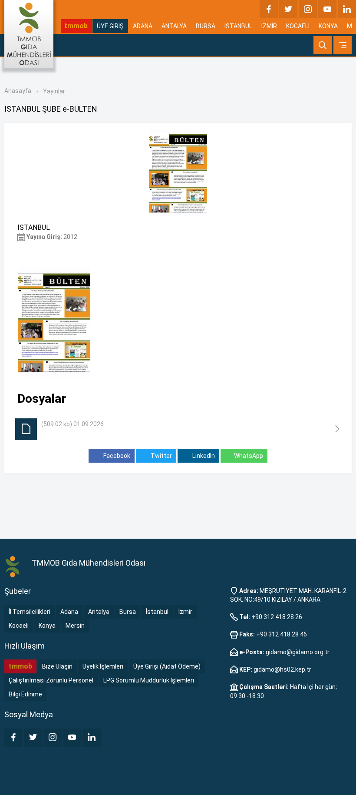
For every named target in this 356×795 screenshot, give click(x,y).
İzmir (185, 611)
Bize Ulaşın (57, 666)
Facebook (116, 455)
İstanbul (157, 611)
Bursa (127, 611)
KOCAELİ (298, 26)
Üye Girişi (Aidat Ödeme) (167, 666)
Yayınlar (54, 91)
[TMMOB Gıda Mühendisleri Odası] (28, 34)
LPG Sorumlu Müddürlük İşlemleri (148, 680)
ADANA (142, 26)
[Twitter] (288, 9)
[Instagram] (308, 9)
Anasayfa (17, 90)
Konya (47, 625)
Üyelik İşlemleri (102, 666)
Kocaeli (19, 625)
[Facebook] (269, 9)
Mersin (75, 625)
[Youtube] (327, 9)
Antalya (98, 611)
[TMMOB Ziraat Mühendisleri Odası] (13, 566)
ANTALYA (174, 26)
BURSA (205, 26)
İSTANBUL (238, 26)
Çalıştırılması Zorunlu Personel (51, 680)
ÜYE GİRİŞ (110, 26)
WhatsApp (248, 455)
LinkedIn (203, 455)
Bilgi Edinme (25, 694)
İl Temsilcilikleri (29, 611)
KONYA (328, 26)
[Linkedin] (347, 9)
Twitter (160, 455)
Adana (69, 611)
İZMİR (269, 26)
